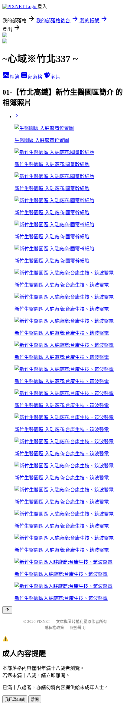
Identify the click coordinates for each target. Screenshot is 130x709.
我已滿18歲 (15, 699)
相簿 (15, 77)
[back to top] (7, 610)
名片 (55, 77)
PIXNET (43, 621)
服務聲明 (78, 627)
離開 (35, 699)
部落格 (36, 77)
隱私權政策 (54, 627)
